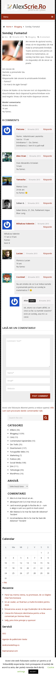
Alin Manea (15, 511)
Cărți (12, 437)
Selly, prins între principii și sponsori (20, 620)
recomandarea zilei (18, 518)
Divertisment (15, 448)
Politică (13, 459)
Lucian (19, 253)
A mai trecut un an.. (24, 498)
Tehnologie (15, 470)
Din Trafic (14, 444)
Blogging (32, 37)
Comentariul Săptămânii (20, 441)
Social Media (15, 462)
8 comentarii (45, 37)
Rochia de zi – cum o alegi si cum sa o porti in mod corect (28, 506)
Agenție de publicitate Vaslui (14, 639)
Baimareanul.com (10, 651)
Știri (11, 466)
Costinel (20, 277)
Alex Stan (21, 156)
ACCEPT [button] (33, 671)
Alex (6, 37)
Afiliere (13, 430)
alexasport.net (16, 501)
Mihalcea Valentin (25, 223)
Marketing (14, 455)
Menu (5, 17)
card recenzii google (19, 505)
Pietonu (20, 129)
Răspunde (47, 129)
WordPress (15, 473)
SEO (4, 633)
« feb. (4, 582)
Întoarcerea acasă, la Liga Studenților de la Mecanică (28, 609)
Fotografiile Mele (17, 451)
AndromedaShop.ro (10, 645)
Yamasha (20, 179)
